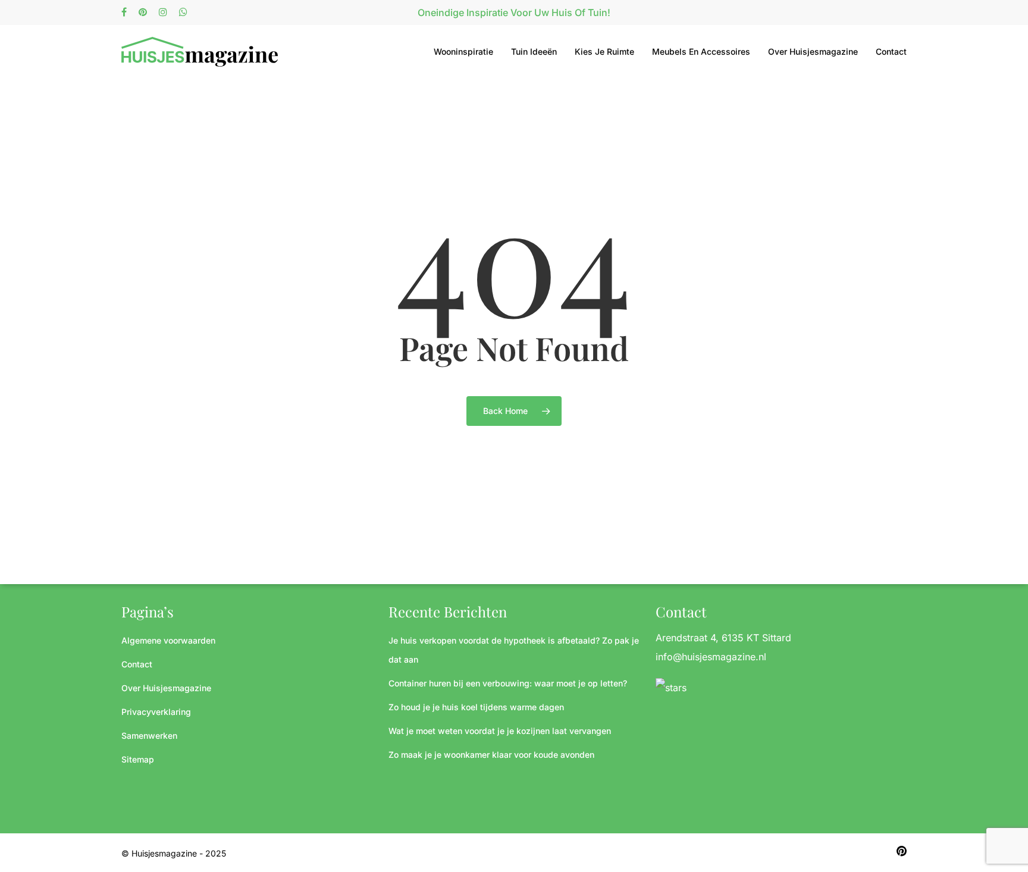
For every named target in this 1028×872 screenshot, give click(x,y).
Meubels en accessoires (701, 52)
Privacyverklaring (156, 712)
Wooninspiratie (463, 52)
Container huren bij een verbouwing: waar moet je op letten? (507, 683)
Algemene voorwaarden (168, 640)
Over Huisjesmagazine (813, 52)
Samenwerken (149, 735)
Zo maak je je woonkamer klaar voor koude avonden (491, 754)
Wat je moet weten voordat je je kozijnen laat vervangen (499, 731)
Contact (891, 52)
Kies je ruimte (604, 52)
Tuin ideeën (534, 52)
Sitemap (137, 759)
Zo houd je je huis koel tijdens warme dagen (476, 707)
